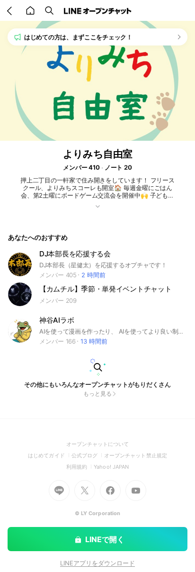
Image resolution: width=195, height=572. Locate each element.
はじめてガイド (49, 455)
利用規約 (80, 466)
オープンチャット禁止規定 (135, 455)
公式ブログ (87, 455)
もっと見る (97, 393)
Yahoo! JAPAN (111, 466)
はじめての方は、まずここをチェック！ (78, 37)
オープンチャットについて (97, 444)
